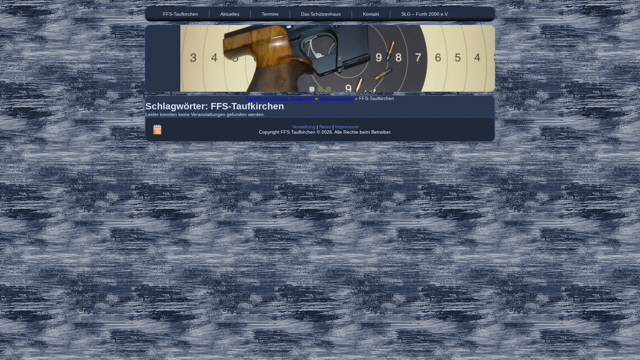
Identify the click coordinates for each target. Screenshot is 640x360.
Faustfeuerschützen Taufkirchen (280, 98)
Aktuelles (229, 14)
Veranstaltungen (336, 98)
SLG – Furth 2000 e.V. (425, 14)
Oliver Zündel (330, 147)
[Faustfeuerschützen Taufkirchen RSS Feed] (157, 129)
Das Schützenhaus (321, 14)
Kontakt (371, 14)
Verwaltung (303, 126)
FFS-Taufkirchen (180, 14)
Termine (270, 14)
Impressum (347, 126)
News (325, 126)
